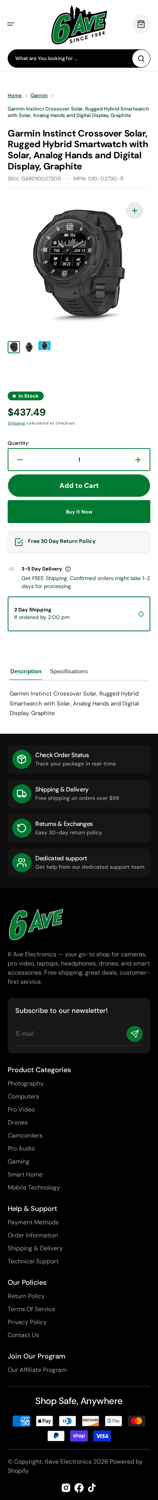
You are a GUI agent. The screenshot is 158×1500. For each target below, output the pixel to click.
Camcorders (25, 1135)
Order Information (33, 1235)
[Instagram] (66, 1487)
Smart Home (25, 1174)
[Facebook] (79, 1487)
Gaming (19, 1161)
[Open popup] (68, 569)
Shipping (16, 423)
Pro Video (21, 1109)
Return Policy (26, 1296)
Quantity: (18, 443)
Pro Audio (21, 1148)
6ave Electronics (68, 1462)
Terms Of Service (31, 1309)
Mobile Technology (34, 1187)
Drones (18, 1122)
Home (15, 96)
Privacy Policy (27, 1322)
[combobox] (79, 58)
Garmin (39, 96)
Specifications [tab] (69, 671)
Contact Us (23, 1335)
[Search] (141, 58)
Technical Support (33, 1261)
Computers (23, 1096)
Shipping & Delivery (35, 1248)
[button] (10, 24)
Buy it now (79, 512)
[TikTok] (92, 1487)
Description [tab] (25, 671)
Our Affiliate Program (37, 1370)
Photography (26, 1083)
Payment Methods (33, 1222)
